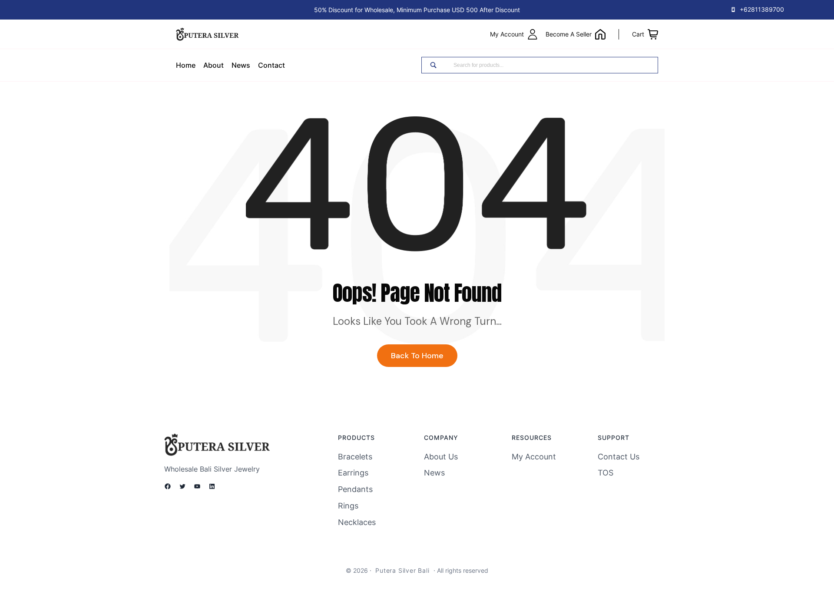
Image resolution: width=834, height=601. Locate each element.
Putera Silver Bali (402, 570)
